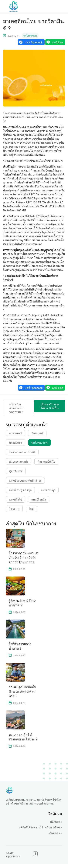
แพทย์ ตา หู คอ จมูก (20, 490)
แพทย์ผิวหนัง (38, 499)
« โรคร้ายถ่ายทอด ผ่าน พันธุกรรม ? (16, 408)
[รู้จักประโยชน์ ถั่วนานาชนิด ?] (15, 585)
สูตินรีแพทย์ (15, 471)
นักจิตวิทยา (15, 442)
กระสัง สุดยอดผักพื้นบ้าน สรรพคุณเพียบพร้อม (22, 691)
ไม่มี (31, 509)
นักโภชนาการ (30, 35)
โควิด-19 (14, 509)
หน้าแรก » (56, 821)
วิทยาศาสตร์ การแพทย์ (22, 452)
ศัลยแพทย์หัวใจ (46, 461)
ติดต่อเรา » (55, 833)
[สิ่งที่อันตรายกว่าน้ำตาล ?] (15, 629)
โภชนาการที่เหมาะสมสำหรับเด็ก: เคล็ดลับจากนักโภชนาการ (24, 557)
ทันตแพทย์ (37, 433)
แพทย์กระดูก (48, 490)
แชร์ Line (57, 42)
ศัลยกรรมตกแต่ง (18, 461)
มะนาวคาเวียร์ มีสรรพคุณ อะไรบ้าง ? (23, 737)
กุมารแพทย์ (15, 433)
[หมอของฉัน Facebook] (35, 853)
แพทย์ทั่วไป (15, 499)
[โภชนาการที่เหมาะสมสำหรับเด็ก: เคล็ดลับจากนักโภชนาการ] (15, 538)
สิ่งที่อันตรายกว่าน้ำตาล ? (20, 646)
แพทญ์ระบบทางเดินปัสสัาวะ (25, 480)
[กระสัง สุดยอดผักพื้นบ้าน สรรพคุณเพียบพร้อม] (15, 672)
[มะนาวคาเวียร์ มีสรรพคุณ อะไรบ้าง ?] (15, 719)
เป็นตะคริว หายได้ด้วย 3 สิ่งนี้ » (50, 406)
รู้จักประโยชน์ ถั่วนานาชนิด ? (23, 603)
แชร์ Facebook (34, 42)
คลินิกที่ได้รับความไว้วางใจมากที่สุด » (40, 827)
